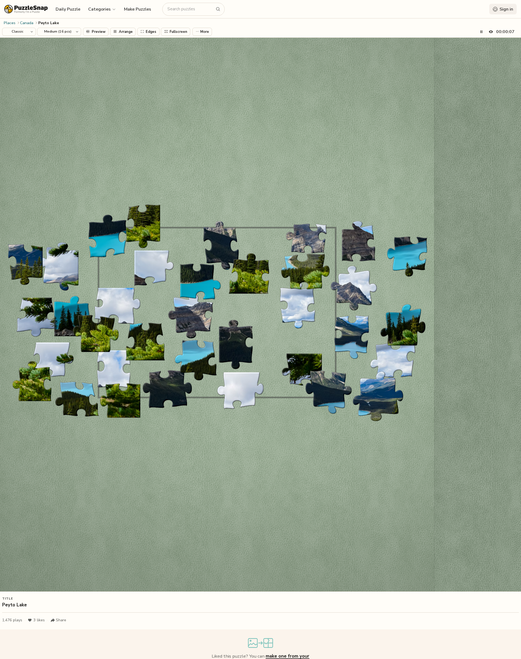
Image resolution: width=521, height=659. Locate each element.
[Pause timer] (481, 31)
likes (39, 620)
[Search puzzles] (218, 9)
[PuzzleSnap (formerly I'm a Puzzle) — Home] (26, 9)
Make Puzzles (137, 9)
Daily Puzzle (68, 9)
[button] (102, 9)
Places (9, 23)
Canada (26, 23)
